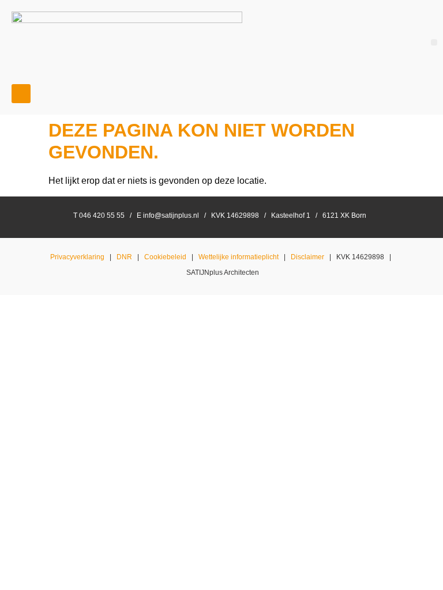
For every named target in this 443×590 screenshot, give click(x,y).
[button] (434, 42)
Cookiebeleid (165, 257)
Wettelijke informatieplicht (238, 257)
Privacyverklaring (77, 257)
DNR (124, 257)
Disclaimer (307, 257)
